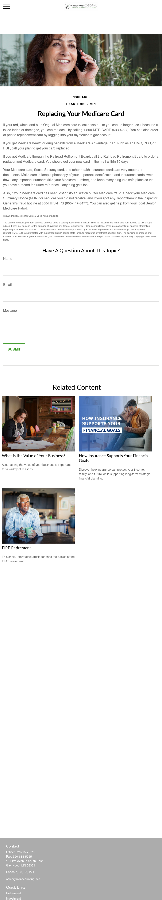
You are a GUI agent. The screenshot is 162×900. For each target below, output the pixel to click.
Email (7, 284)
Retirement (13, 893)
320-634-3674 (25, 852)
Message (10, 310)
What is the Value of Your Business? (33, 456)
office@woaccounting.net (23, 879)
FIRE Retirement (16, 548)
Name (7, 258)
